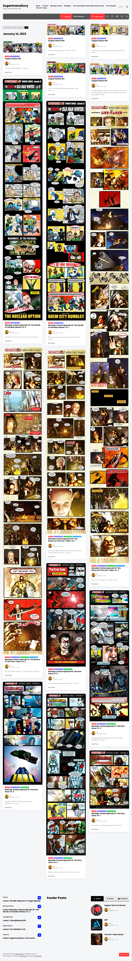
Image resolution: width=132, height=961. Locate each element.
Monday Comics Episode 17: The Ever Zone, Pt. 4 (108, 727)
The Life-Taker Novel (113, 934)
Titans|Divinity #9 (18, 920)
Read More (51, 54)
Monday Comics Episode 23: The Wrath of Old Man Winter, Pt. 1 (66, 326)
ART (106, 920)
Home (38, 6)
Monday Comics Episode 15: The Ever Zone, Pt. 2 (64, 861)
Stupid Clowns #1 (99, 80)
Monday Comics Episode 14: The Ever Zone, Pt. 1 (108, 814)
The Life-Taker (41, 8)
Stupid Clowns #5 (56, 40)
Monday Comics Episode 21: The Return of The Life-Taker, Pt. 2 (22, 660)
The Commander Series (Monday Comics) (88, 6)
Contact (45, 6)
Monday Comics (56, 6)
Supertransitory (15, 5)
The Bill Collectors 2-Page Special (25, 901)
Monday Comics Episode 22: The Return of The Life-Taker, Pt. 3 (106, 569)
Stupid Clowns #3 (13, 58)
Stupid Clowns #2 (56, 79)
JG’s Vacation (111, 6)
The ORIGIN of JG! (18, 929)
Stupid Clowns (58, 38)
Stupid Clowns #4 (100, 40)
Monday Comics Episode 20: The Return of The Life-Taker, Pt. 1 (62, 540)
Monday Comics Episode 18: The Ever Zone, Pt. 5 (64, 672)
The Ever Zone (68, 669)
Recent (111, 898)
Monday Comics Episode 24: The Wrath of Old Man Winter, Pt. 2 (22, 326)
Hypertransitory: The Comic (22, 938)
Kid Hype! (67, 6)
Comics (51, 38)
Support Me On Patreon (115, 905)
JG (53, 44)
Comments (123, 898)
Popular (98, 898)
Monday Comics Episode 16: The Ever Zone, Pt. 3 (21, 790)
